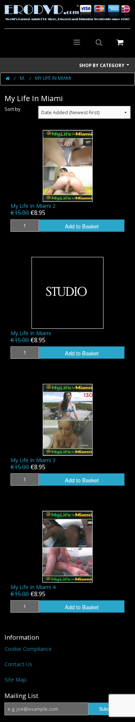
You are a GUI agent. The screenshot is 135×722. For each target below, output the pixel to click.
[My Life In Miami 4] (67, 546)
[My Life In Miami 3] (68, 419)
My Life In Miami (30, 333)
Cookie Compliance (28, 648)
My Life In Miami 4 (33, 587)
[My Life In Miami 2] (68, 165)
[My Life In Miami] (68, 292)
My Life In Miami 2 (33, 205)
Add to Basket (82, 226)
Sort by (12, 109)
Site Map (15, 679)
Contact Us (18, 664)
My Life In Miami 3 (33, 460)
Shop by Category (102, 65)
